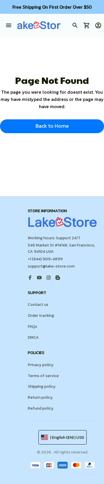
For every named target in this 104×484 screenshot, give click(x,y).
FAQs (32, 326)
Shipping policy (41, 386)
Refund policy (40, 408)
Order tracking (41, 315)
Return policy (40, 397)
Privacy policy (40, 365)
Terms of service (43, 376)
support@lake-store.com (51, 266)
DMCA (33, 337)
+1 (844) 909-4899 (45, 259)
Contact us (38, 305)
